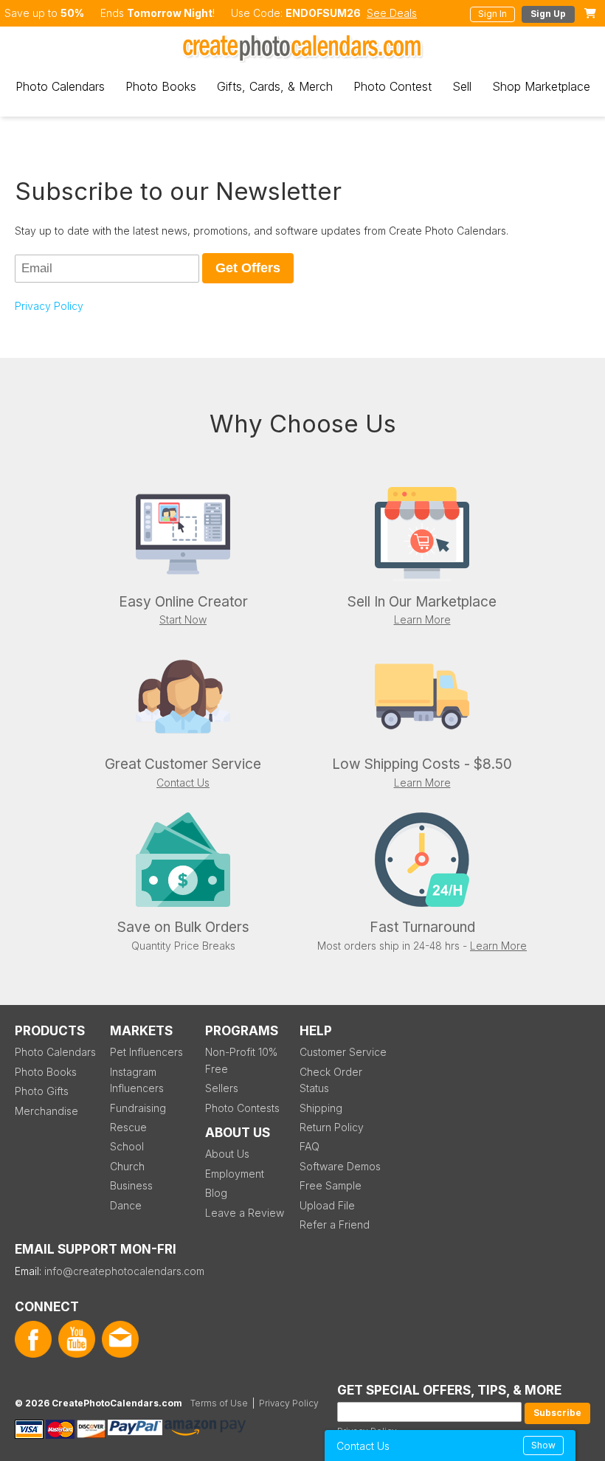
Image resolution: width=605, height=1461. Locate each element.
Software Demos (340, 1166)
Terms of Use (219, 1403)
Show (543, 1445)
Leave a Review (244, 1212)
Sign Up (548, 13)
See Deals (392, 13)
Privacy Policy (49, 306)
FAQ (309, 1146)
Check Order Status (331, 1079)
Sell (461, 86)
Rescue (128, 1127)
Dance (126, 1205)
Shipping (321, 1108)
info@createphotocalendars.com (124, 1271)
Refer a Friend (335, 1224)
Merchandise (46, 1111)
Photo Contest (392, 86)
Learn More (422, 619)
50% (72, 13)
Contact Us (183, 782)
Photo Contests (242, 1108)
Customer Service (343, 1052)
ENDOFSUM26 (323, 13)
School (127, 1146)
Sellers (221, 1088)
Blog (216, 1193)
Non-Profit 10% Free (241, 1060)
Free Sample (331, 1185)
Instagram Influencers (137, 1079)
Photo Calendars (60, 86)
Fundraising (138, 1108)
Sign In (492, 13)
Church (127, 1166)
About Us (227, 1153)
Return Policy (332, 1127)
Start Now (183, 619)
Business (131, 1185)
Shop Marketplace (541, 86)
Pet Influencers (146, 1052)
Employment (234, 1173)
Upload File (327, 1205)
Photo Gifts (42, 1091)
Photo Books (160, 86)
